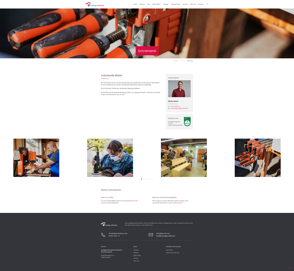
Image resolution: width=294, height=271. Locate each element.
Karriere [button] (185, 4)
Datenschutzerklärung (172, 253)
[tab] (141, 178)
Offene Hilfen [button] (156, 4)
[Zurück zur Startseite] (95, 4)
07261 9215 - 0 (114, 236)
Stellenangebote (178, 203)
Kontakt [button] (200, 4)
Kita (149, 4)
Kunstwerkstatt (175, 4)
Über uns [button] (193, 4)
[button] (207, 4)
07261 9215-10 (175, 106)
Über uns (136, 261)
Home (135, 4)
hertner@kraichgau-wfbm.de (179, 108)
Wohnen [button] (142, 4)
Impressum (169, 250)
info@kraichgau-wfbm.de (165, 236)
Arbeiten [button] (165, 4)
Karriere (135, 258)
